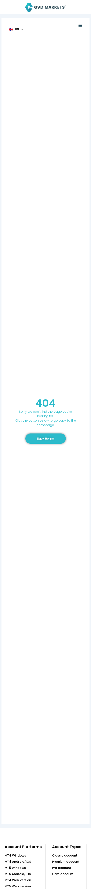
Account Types (66, 846)
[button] (80, 25)
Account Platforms (23, 846)
